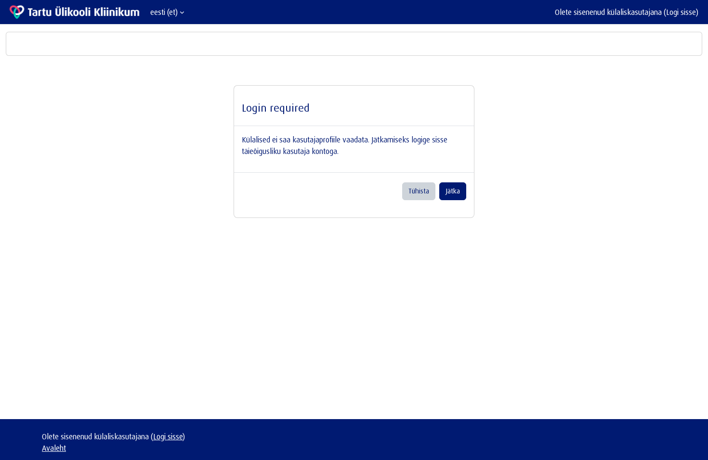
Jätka (453, 190)
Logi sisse (681, 12)
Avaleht (54, 448)
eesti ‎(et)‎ (164, 12)
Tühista (418, 190)
